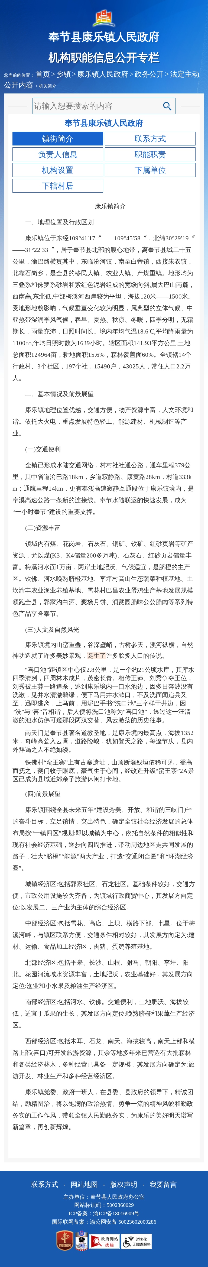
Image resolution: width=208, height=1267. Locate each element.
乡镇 (63, 74)
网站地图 (84, 1184)
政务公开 (149, 74)
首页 (42, 74)
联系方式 (44, 1184)
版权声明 (123, 1184)
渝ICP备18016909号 (116, 1213)
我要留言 (163, 1184)
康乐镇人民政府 (102, 74)
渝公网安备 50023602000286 (123, 1222)
